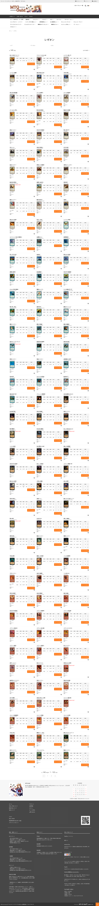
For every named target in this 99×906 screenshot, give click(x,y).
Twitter (31, 16)
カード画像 (11, 65)
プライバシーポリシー (14, 822)
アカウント (78, 1)
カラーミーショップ (4, 904)
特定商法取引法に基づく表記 (15, 820)
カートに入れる (31, 63)
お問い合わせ (20, 16)
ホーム (10, 30)
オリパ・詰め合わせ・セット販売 (16, 19)
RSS (10, 818)
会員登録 (95, 1)
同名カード (11, 68)
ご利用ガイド (12, 16)
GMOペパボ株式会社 (22, 904)
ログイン (87, 1)
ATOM (13, 818)
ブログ (25, 16)
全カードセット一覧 (79, 5)
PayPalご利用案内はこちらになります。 (71, 871)
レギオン (15, 30)
